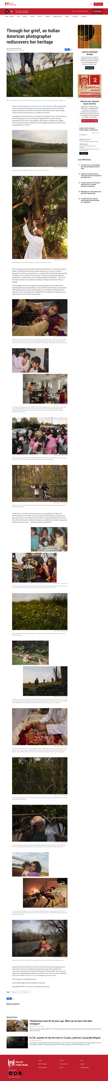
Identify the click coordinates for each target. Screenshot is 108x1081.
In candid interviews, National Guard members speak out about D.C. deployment (90, 200)
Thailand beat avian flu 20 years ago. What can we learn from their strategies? (60, 1022)
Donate (99, 4)
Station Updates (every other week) (89, 141)
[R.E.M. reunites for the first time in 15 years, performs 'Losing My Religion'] (17, 1042)
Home (6, 16)
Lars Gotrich (32, 1040)
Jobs (81, 1060)
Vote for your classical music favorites (89, 102)
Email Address (83, 134)
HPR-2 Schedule (43, 1067)
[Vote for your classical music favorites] (89, 86)
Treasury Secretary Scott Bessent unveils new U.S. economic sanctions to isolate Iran (90, 184)
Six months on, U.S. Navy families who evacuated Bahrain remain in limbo (90, 166)
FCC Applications (84, 1067)
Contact (62, 1060)
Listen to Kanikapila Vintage (90, 53)
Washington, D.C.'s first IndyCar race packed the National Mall (91, 192)
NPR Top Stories (25, 992)
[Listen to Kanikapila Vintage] (89, 36)
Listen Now (89, 68)
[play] (7, 11)
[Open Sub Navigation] (14, 16)
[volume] (11, 11)
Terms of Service (64, 1064)
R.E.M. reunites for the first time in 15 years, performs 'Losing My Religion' (65, 1037)
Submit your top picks (89, 121)
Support (82, 1064)
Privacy (61, 1067)
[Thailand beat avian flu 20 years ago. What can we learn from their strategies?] (17, 1026)
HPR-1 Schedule (43, 1064)
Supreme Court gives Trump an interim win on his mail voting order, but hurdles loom (91, 175)
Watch (40, 16)
